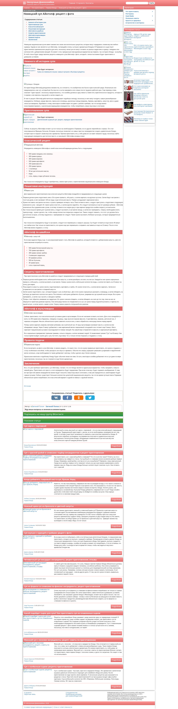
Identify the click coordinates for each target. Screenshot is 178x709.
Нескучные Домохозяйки (40, 2)
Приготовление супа (35, 24)
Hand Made (130, 16)
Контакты (89, 3)
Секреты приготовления (36, 33)
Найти (151, 3)
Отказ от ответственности (63, 707)
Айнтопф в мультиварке (36, 35)
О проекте (80, 3)
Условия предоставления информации (38, 707)
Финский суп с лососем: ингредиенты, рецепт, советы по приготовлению (60, 640)
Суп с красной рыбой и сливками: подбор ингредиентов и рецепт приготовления (64, 452)
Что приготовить (132, 11)
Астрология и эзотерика (135, 23)
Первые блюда (28, 447)
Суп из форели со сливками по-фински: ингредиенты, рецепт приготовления (62, 586)
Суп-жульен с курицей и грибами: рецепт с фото (47, 533)
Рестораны (130, 14)
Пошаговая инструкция (36, 29)
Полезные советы (132, 18)
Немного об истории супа (37, 22)
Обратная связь (29, 694)
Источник (27, 386)
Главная (72, 3)
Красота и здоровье (133, 20)
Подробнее (116, 446)
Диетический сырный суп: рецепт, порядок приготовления (59, 119)
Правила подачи (34, 37)
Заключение (32, 40)
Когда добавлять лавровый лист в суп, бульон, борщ (49, 479)
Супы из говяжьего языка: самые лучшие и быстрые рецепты (61, 72)
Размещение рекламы (73, 694)
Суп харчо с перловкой (35, 426)
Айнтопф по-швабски (35, 31)
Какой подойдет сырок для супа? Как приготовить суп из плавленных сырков (62, 613)
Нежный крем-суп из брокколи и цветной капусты (49, 506)
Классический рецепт (36, 27)
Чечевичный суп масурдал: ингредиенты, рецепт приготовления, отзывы (60, 559)
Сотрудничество (71, 692)
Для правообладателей (74, 696)
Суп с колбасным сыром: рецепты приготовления (48, 666)
